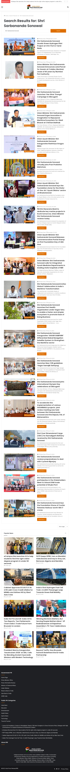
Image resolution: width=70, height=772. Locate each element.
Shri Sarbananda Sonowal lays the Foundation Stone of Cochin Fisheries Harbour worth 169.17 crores (51, 506)
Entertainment (5, 710)
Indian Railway (5, 688)
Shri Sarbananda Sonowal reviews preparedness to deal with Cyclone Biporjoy (50, 459)
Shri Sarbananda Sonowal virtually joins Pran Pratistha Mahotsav (49, 164)
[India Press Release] (35, 7)
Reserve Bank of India (7, 690)
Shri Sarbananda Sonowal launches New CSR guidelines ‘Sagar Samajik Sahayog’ (50, 363)
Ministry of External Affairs (8, 685)
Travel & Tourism (5, 721)
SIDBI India (4, 696)
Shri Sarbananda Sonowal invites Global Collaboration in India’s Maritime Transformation (51, 286)
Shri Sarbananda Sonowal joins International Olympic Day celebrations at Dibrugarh (50, 384)
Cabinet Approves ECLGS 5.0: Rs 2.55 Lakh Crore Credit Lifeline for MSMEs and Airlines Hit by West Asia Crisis (18, 591)
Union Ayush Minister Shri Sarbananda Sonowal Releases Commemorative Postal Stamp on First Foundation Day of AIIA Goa (51, 240)
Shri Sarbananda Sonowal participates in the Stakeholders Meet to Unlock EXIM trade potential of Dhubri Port (51, 481)
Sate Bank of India (6, 693)
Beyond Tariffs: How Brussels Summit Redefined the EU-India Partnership (50, 652)
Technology (4, 718)
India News (4, 705)
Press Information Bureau (8, 682)
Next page (62, 526)
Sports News (4, 716)
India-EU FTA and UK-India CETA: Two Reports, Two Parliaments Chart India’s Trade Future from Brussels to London (18, 622)
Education (4, 708)
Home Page (4, 677)
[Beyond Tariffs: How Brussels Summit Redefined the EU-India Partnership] (51, 639)
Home (6, 15)
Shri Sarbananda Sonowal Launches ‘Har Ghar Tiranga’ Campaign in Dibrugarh (49, 94)
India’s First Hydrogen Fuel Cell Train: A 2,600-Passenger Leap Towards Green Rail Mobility (49, 590)
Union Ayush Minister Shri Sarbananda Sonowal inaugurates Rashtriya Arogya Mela (50, 142)
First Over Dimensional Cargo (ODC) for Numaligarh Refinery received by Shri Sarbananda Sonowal (50, 437)
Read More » (41, 57)
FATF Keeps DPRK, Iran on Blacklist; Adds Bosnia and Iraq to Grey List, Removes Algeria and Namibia (37, 1)
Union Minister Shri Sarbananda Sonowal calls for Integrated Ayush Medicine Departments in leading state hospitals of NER (51, 264)
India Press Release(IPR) (11, 768)
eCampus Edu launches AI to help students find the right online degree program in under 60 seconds (18, 560)
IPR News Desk (42, 38)
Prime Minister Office (7, 680)
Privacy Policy (64, 769)
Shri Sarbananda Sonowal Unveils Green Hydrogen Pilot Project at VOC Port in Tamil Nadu (49, 44)
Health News (4, 713)
